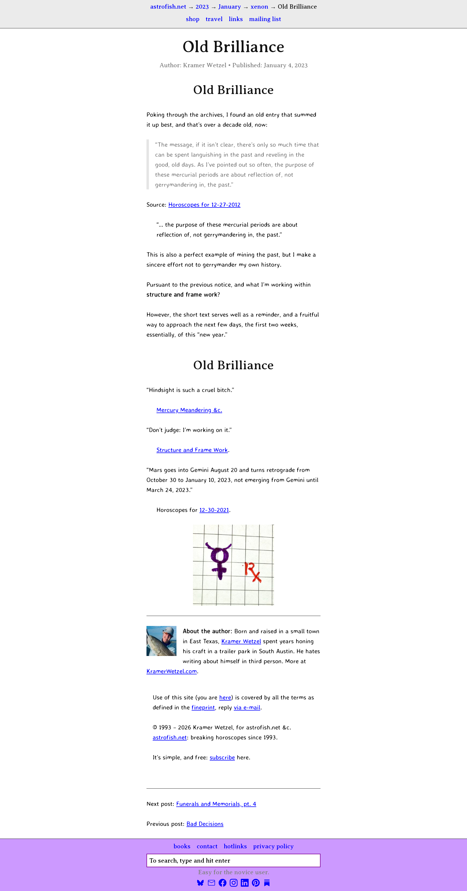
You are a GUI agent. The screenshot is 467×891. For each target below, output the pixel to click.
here (225, 697)
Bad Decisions (205, 824)
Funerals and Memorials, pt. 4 (216, 804)
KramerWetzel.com (171, 671)
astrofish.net (170, 737)
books (182, 846)
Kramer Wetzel (241, 641)
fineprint (203, 707)
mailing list (265, 18)
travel (214, 18)
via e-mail (247, 707)
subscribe (222, 757)
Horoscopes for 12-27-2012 (204, 204)
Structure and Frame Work (192, 450)
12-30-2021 (214, 510)
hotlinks (235, 846)
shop (192, 18)
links (236, 18)
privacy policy (273, 846)
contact (207, 846)
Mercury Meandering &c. (189, 410)
